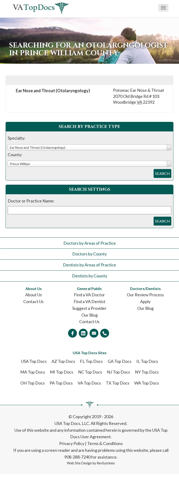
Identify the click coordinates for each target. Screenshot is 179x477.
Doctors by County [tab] (89, 253)
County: (15, 154)
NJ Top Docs (118, 372)
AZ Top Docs (63, 361)
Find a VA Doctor (89, 294)
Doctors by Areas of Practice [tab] (89, 243)
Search (162, 173)
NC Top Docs (90, 372)
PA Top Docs (61, 382)
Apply (145, 301)
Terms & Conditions (105, 443)
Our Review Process (145, 294)
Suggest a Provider (89, 308)
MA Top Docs (32, 372)
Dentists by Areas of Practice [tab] (89, 264)
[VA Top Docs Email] (94, 333)
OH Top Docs (32, 382)
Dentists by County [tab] (89, 275)
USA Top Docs (34, 361)
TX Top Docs (117, 382)
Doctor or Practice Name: (31, 200)
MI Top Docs (61, 372)
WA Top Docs (146, 382)
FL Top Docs (91, 361)
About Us (33, 294)
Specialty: (16, 138)
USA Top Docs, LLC (72, 423)
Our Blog (89, 315)
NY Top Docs (147, 372)
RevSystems (106, 463)
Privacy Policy (71, 443)
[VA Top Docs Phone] (104, 333)
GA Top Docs (119, 361)
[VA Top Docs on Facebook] (72, 333)
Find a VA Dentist (89, 301)
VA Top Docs (89, 382)
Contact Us (33, 301)
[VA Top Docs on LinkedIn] (83, 333)
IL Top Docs (147, 361)
